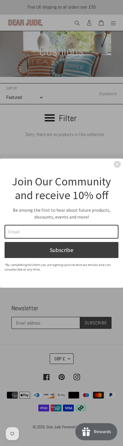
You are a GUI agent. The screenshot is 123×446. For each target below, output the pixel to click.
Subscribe (61, 249)
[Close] (117, 164)
